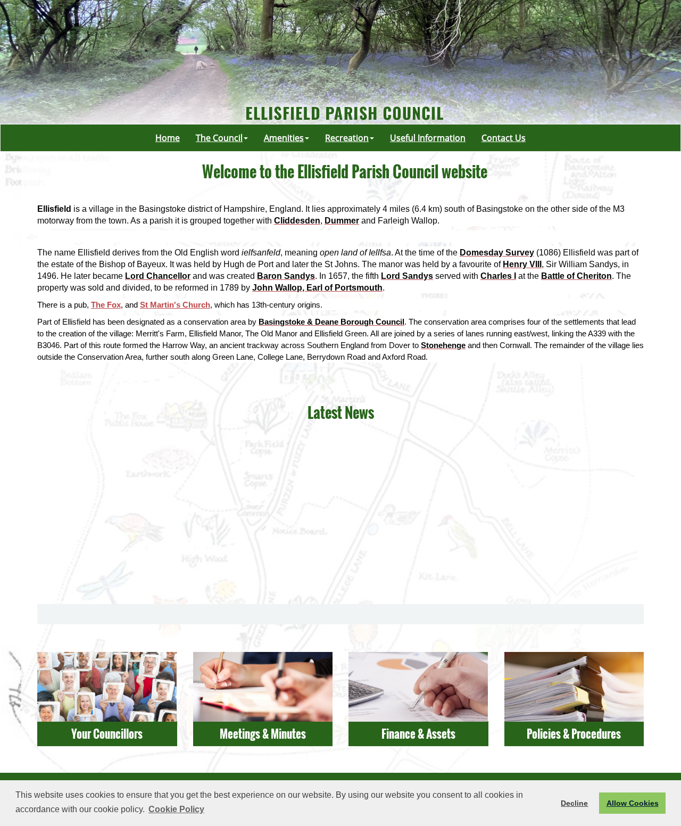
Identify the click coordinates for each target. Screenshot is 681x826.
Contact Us (503, 138)
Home (167, 138)
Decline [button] (574, 803)
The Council (219, 138)
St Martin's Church (175, 305)
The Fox (106, 305)
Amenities (284, 138)
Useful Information (428, 138)
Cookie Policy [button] (176, 809)
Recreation (347, 138)
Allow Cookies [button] (633, 803)
